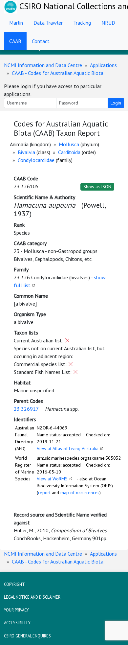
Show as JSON (97, 187)
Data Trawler (48, 22)
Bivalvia (26, 152)
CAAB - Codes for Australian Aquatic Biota (57, 73)
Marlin (16, 22)
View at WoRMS (52, 479)
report (44, 492)
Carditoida (69, 152)
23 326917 (26, 408)
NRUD (108, 22)
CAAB (15, 41)
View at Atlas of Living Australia (67, 448)
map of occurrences (79, 492)
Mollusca (69, 144)
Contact (41, 41)
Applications (103, 65)
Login (116, 103)
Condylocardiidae (36, 160)
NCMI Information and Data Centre (43, 65)
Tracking (82, 22)
